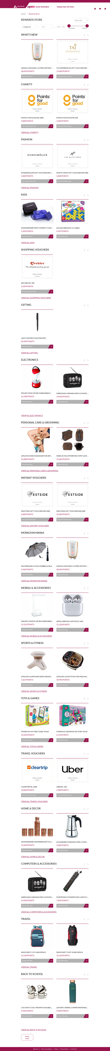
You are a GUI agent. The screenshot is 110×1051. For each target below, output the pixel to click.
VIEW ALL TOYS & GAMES (32, 746)
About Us (35, 1049)
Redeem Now (61, 7)
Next (88, 35)
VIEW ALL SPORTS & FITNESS (34, 691)
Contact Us (74, 1049)
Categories (27, 27)
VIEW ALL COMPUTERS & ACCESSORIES (39, 912)
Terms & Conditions (46, 1049)
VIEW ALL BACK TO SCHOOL (33, 1030)
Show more (27, 1037)
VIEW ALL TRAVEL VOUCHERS (34, 801)
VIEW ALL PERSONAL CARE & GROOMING (39, 471)
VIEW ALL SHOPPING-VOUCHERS (36, 298)
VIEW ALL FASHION (29, 187)
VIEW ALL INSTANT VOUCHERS (35, 526)
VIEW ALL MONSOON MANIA (34, 581)
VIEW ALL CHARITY (29, 132)
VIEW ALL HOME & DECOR (33, 857)
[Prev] (84, 35)
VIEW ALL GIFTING (29, 353)
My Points (70, 7)
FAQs (56, 1049)
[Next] (88, 35)
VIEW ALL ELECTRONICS (32, 415)
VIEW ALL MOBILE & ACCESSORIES (36, 636)
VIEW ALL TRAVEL (29, 967)
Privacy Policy (64, 1049)
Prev (84, 35)
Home (23, 14)
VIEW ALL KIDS (27, 242)
